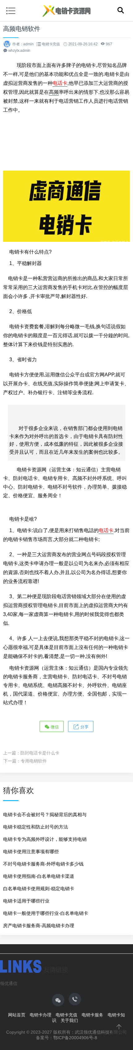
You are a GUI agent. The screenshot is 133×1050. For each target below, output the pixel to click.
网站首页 (16, 1014)
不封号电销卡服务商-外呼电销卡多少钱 (43, 863)
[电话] (75, 999)
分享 (83, 727)
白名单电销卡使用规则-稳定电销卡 (38, 888)
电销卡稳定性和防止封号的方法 (35, 826)
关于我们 (69, 1020)
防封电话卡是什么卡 (39, 752)
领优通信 (8, 983)
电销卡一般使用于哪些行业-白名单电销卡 (45, 913)
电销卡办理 (40, 1014)
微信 (54, 727)
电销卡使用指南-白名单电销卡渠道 (38, 876)
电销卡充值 (51, 44)
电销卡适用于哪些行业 (26, 900)
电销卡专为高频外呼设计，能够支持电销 (45, 839)
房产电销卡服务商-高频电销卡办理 (38, 925)
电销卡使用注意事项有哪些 (31, 851)
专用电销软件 (34, 761)
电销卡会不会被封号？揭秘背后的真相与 (45, 814)
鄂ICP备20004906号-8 (75, 1037)
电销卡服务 (92, 1014)
